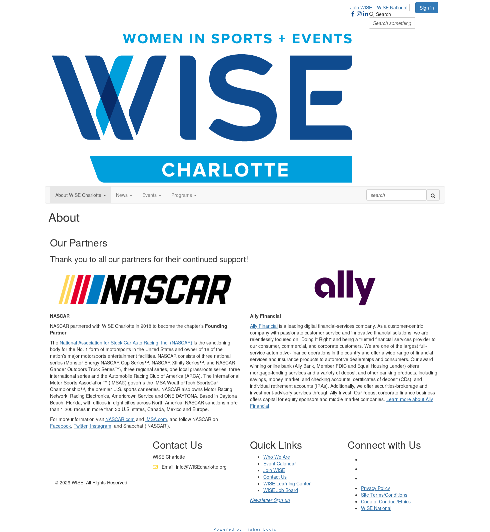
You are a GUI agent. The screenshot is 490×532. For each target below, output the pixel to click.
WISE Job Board (280, 490)
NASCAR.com (120, 419)
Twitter (80, 425)
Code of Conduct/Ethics (386, 501)
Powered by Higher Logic (245, 529)
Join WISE (361, 7)
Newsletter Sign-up (270, 500)
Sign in (427, 7)
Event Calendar (279, 463)
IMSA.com (156, 419)
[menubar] (381, 6)
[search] (433, 195)
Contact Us (275, 476)
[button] (80, 195)
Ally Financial (264, 325)
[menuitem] (363, 6)
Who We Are (276, 456)
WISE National (392, 7)
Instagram (100, 425)
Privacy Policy (375, 488)
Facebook (60, 425)
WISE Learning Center (287, 483)
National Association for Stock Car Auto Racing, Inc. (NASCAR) (126, 342)
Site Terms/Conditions (384, 494)
